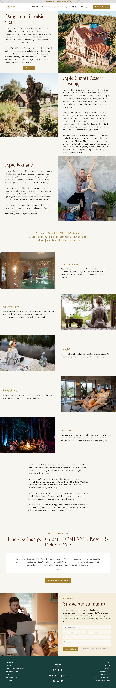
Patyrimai (67, 7)
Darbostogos (52, 7)
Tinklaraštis (9, 681)
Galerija (107, 662)
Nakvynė (60, 7)
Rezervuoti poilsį (101, 7)
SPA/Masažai (75, 7)
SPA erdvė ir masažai (12, 671)
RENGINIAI (35, 7)
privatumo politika (85, 650)
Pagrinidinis (9, 662)
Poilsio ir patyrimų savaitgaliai (15, 668)
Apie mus (88, 7)
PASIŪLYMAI (43, 7)
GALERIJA (29, 68)
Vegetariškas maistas (12, 677)
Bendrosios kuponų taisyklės (102, 677)
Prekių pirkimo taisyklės (103, 681)
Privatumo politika (105, 671)
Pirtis (82, 7)
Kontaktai (107, 668)
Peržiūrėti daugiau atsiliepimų (58, 580)
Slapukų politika (105, 674)
